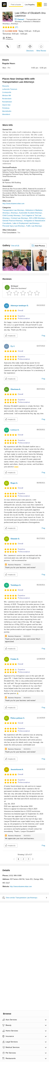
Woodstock (6, 114)
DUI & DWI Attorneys (37, 218)
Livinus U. (15, 430)
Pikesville (5, 86)
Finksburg (5, 108)
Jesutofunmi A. (17, 769)
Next (34, 859)
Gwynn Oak (6, 105)
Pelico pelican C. (18, 718)
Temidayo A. (16, 585)
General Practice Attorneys (13, 221)
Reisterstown (6, 99)
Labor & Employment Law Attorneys (26, 223)
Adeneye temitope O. (20, 306)
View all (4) (15, 246)
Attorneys (14, 24)
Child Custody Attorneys (12, 215)
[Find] (39, 4)
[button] (45, 4)
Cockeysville (6, 92)
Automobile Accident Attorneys (30, 213)
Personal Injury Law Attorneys (14, 226)
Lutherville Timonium (9, 89)
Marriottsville (6, 111)
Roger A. (14, 483)
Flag (43, 336)
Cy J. (13, 346)
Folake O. (15, 659)
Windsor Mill (6, 95)
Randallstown (7, 102)
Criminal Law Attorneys (19, 218)
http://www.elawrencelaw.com (13, 203)
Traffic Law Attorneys (34, 226)
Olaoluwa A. (16, 389)
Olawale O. (15, 539)
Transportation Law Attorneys (13, 210)
